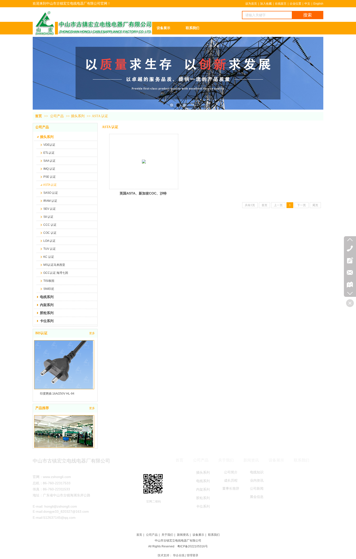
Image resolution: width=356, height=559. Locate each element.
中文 (307, 3)
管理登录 (192, 555)
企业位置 (295, 3)
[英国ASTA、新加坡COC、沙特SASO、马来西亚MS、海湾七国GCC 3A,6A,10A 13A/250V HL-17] (143, 161)
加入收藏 (266, 3)
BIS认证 (41, 333)
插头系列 (78, 116)
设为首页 (251, 3)
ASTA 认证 (100, 116)
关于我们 (167, 534)
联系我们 (214, 534)
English (318, 3)
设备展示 (198, 534)
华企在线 (179, 555)
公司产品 (57, 116)
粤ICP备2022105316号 (192, 546)
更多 (92, 333)
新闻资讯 (183, 534)
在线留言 (280, 3)
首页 (38, 116)
